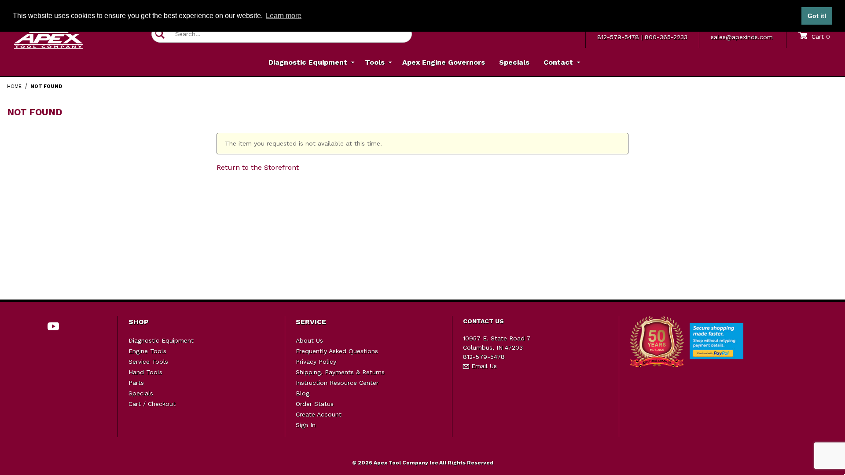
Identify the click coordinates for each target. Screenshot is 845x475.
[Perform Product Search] (160, 34)
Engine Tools (147, 350)
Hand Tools (145, 372)
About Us (309, 340)
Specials (141, 393)
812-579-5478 (618, 36)
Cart (819, 36)
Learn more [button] (283, 15)
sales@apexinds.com (742, 36)
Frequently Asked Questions (337, 350)
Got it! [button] (817, 15)
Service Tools (148, 361)
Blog (302, 393)
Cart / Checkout (152, 403)
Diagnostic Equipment (161, 340)
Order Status (315, 403)
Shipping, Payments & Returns (340, 372)
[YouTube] (53, 326)
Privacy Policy (316, 361)
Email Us (483, 365)
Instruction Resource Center (337, 382)
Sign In (306, 424)
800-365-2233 (666, 36)
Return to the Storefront (258, 167)
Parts (136, 382)
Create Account (319, 414)
